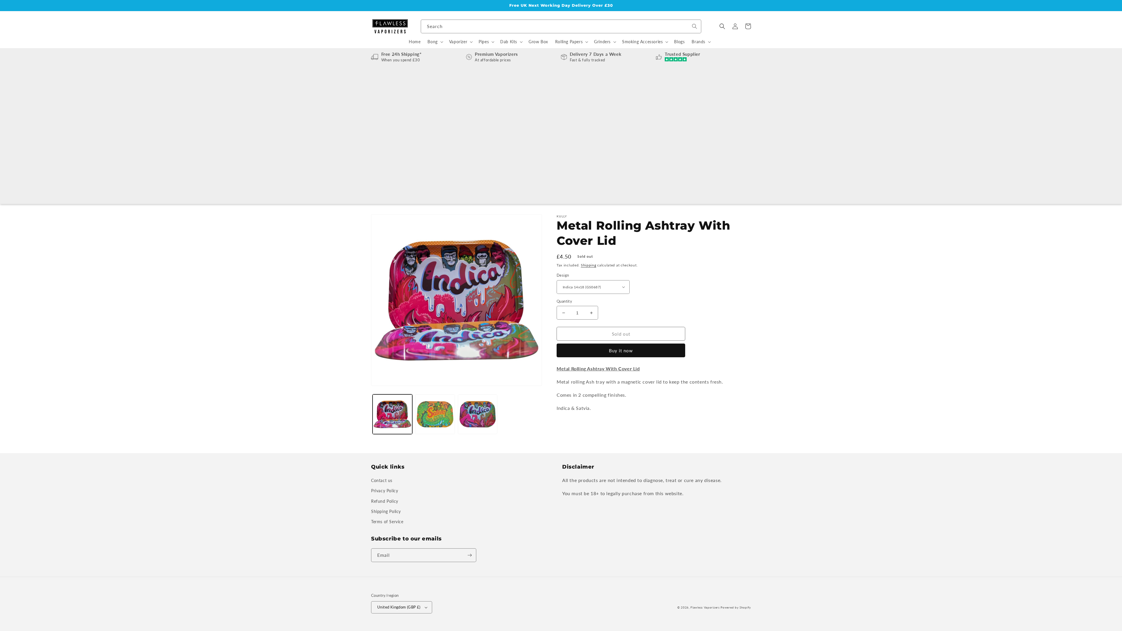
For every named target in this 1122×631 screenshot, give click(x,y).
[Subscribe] (469, 555)
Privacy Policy (384, 490)
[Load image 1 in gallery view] (392, 414)
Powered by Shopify (736, 607)
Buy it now (621, 350)
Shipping (588, 265)
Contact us (381, 480)
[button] (722, 26)
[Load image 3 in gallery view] (435, 414)
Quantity (564, 301)
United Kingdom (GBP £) (398, 607)
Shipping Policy (386, 511)
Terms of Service (387, 521)
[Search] (694, 26)
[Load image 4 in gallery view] (478, 414)
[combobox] (561, 26)
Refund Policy (384, 501)
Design (563, 275)
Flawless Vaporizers (704, 607)
